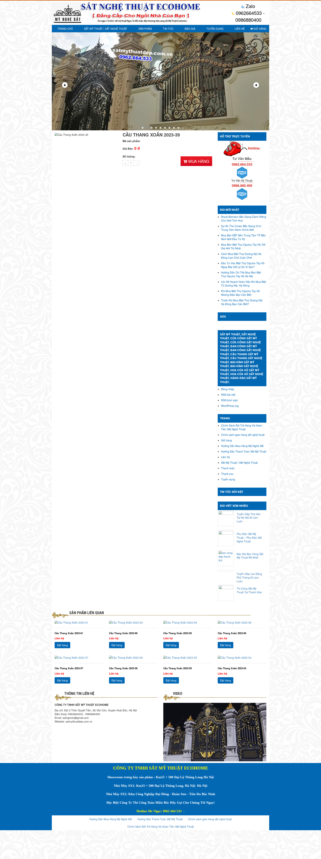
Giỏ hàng (259, 28)
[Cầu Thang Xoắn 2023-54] (242, 657)
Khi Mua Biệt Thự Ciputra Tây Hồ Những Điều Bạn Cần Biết (240, 293)
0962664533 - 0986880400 (249, 16)
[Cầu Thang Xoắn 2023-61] (79, 622)
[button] (142, 128)
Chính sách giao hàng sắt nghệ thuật (243, 435)
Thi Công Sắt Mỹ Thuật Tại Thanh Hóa (249, 590)
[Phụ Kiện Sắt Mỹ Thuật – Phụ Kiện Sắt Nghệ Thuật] (226, 538)
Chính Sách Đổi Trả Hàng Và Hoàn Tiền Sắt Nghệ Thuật (241, 427)
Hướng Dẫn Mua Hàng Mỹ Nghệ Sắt (242, 446)
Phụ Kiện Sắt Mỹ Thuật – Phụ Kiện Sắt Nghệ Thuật (249, 537)
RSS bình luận (229, 400)
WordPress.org (230, 406)
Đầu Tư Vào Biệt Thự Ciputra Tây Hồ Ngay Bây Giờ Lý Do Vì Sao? (243, 265)
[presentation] (65, 85)
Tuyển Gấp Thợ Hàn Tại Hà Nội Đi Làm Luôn (249, 517)
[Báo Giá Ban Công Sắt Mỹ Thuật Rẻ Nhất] (226, 558)
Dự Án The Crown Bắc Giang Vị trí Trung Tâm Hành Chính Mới (241, 228)
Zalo (249, 5)
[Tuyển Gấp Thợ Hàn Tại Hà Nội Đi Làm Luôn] (226, 518)
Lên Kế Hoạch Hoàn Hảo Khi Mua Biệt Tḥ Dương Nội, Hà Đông (243, 283)
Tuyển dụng (214, 28)
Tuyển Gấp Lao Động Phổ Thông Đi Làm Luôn (249, 577)
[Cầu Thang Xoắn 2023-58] (242, 622)
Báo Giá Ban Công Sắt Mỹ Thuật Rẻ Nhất (250, 555)
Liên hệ (240, 28)
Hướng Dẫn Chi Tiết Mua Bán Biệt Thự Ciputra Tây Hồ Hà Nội (241, 274)
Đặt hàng (62, 645)
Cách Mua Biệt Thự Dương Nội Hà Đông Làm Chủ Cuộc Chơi (241, 255)
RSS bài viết (228, 394)
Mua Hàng (198, 161)
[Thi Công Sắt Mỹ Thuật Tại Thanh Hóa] (226, 592)
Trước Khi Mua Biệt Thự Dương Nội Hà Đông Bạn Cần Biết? (241, 302)
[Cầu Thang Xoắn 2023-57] (79, 657)
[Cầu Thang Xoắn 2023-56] (133, 657)
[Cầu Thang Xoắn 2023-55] (187, 657)
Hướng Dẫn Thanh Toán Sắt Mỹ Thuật (243, 451)
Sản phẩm (145, 28)
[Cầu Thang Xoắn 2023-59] (187, 622)
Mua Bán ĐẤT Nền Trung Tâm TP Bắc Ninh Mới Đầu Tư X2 (243, 237)
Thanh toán (228, 468)
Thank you (227, 474)
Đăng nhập (227, 389)
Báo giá (190, 28)
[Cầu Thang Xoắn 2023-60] (133, 622)
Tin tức (168, 28)
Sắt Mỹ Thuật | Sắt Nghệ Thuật (105, 28)
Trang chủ (65, 28)
